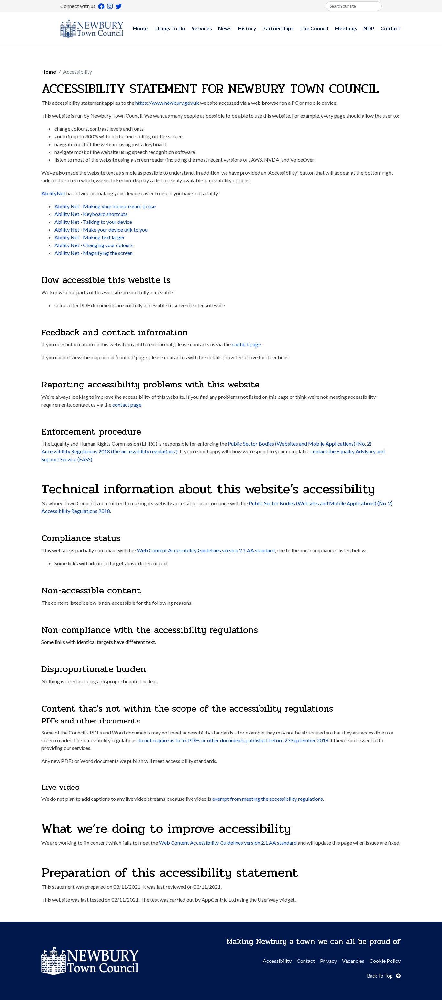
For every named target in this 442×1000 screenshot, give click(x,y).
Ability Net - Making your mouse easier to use (105, 206)
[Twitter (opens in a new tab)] (119, 6)
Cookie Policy (385, 961)
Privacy (328, 961)
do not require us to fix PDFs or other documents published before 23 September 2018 (233, 740)
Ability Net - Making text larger (89, 237)
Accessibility (277, 961)
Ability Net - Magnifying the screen (93, 253)
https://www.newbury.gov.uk (167, 103)
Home (140, 28)
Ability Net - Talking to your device (93, 222)
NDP (368, 28)
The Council (314, 28)
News (225, 28)
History (247, 28)
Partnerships (278, 28)
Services (202, 28)
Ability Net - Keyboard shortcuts (90, 214)
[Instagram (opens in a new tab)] (110, 6)
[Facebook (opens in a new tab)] (101, 6)
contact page (246, 344)
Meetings (346, 28)
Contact (390, 28)
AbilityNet (53, 193)
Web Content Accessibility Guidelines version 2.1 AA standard (206, 550)
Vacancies (353, 961)
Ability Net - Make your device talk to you (101, 229)
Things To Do (169, 28)
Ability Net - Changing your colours (93, 245)
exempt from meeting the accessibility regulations (267, 799)
